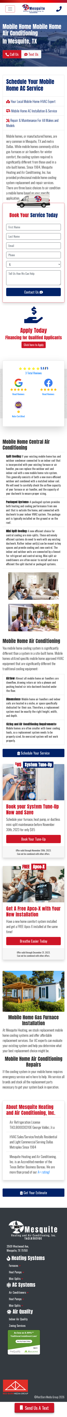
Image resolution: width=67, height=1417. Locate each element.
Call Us (14, 54)
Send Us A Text (37, 1407)
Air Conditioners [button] (18, 1292)
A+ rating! (44, 1172)
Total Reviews (33, 373)
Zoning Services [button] (17, 1326)
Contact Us (32, 292)
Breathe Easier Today (33, 941)
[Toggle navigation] (10, 9)
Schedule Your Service (35, 753)
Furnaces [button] (14, 1266)
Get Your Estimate (35, 1192)
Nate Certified (18, 416)
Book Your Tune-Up (33, 839)
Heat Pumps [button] (15, 1272)
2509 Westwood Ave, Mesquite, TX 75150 (18, 1248)
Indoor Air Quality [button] (18, 1319)
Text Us (33, 54)
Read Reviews (18, 394)
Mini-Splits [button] (15, 1279)
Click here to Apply (33, 345)
